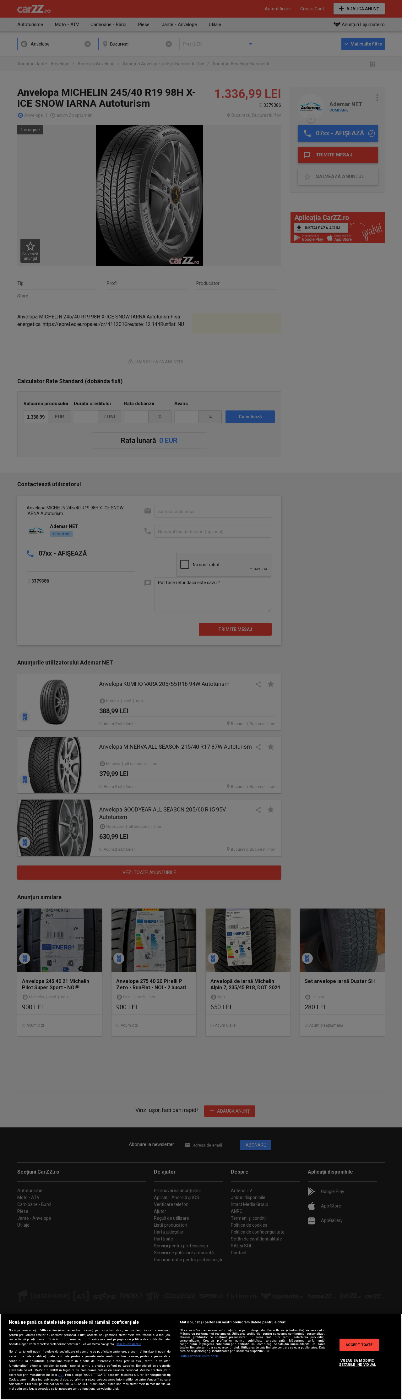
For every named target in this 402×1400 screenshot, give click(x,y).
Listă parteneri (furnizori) (199, 1356)
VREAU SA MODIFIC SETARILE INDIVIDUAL (357, 1362)
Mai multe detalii (129, 1344)
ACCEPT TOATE (359, 1344)
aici (60, 1375)
